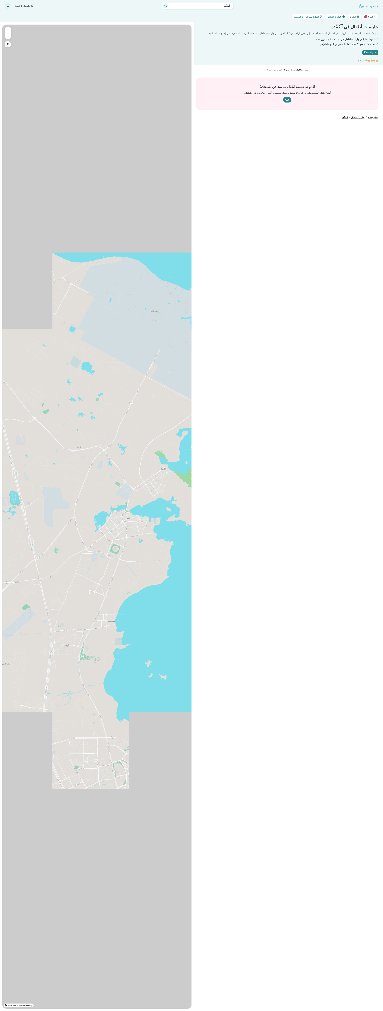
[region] (97, 517)
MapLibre (12, 1005)
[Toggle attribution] (5, 1005)
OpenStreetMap (25, 1005)
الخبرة (353, 16)
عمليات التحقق (334, 16)
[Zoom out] (8, 36)
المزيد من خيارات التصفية (306, 16)
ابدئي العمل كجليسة (24, 5)
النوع (369, 16)
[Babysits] (368, 5)
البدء (287, 99)
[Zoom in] (8, 30)
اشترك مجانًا (370, 52)
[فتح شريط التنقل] (7, 6)
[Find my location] (8, 44)
